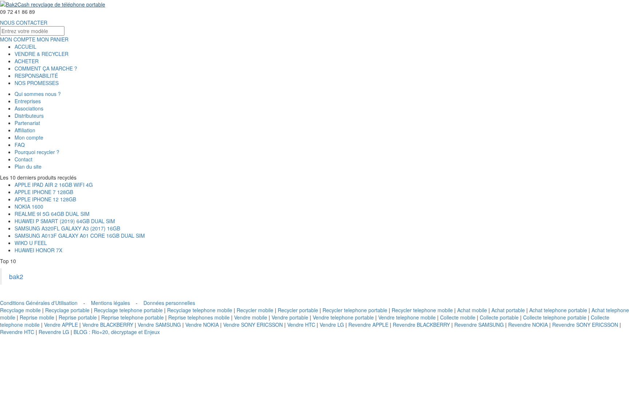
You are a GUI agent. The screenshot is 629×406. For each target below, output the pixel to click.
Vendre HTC (301, 324)
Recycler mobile (255, 310)
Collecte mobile (457, 317)
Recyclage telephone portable (128, 310)
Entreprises (28, 101)
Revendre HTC (17, 331)
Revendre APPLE (368, 324)
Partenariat (27, 122)
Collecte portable (499, 317)
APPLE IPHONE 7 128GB (44, 192)
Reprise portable (78, 317)
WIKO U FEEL (31, 242)
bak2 (16, 276)
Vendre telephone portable (343, 317)
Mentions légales (110, 302)
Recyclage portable (67, 310)
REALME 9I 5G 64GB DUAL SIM (52, 213)
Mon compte (29, 137)
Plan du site (28, 166)
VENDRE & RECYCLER (41, 53)
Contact (23, 159)
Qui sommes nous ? (38, 93)
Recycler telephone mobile (422, 310)
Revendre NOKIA (528, 324)
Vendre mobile (250, 317)
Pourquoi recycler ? (37, 152)
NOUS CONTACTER (23, 22)
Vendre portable (290, 317)
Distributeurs (29, 115)
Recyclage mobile (20, 310)
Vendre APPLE (61, 324)
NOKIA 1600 (29, 206)
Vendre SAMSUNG (159, 324)
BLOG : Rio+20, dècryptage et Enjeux (117, 331)
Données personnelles (169, 302)
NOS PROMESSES (37, 83)
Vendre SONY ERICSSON (253, 324)
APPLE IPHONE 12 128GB (45, 199)
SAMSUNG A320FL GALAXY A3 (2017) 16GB (67, 228)
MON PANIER (52, 39)
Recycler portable (298, 310)
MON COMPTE (17, 39)
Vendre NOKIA (202, 324)
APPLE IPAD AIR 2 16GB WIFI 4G (54, 184)
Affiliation (25, 130)
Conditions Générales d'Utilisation (39, 302)
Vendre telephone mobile (407, 317)
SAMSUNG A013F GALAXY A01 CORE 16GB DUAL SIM (80, 235)
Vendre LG (332, 324)
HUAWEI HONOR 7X (38, 250)
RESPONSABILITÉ (36, 75)
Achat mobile (472, 310)
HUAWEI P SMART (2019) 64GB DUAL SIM (65, 221)
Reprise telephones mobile (199, 317)
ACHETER (27, 61)
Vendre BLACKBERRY (107, 324)
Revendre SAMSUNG (479, 324)
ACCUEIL (25, 46)
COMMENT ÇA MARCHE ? (46, 68)
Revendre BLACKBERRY (421, 324)
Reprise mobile (37, 317)
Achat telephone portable (558, 310)
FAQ (20, 144)
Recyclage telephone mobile (199, 310)
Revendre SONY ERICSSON (585, 324)
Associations (29, 108)
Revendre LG (54, 331)
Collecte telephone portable (554, 317)
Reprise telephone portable (132, 317)
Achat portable (508, 310)
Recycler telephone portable (355, 310)
